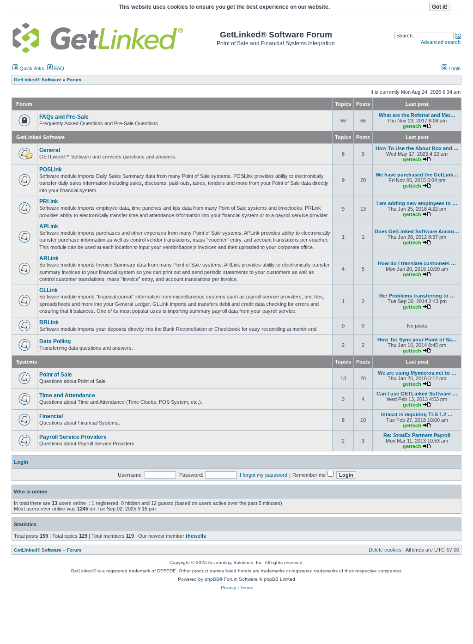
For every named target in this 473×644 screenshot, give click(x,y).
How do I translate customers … (417, 263)
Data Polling (55, 341)
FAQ (58, 68)
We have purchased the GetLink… (417, 174)
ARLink (49, 258)
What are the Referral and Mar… (417, 115)
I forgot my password (263, 475)
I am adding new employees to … (416, 203)
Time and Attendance (67, 395)
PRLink (48, 201)
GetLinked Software (40, 137)
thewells (196, 536)
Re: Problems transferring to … (417, 295)
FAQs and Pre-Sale (64, 117)
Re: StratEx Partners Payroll (416, 435)
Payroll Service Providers (73, 437)
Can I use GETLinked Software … (416, 393)
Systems (26, 362)
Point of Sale (55, 374)
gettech (412, 126)
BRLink (49, 322)
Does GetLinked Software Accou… (417, 231)
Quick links (31, 68)
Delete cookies (385, 550)
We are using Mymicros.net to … (417, 373)
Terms (246, 587)
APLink (48, 226)
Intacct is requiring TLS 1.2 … (417, 414)
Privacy (228, 587)
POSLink (50, 169)
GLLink (48, 290)
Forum (74, 550)
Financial (51, 416)
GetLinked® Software (37, 550)
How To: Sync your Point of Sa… (417, 339)
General (49, 150)
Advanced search (441, 42)
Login (454, 68)
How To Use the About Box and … (417, 148)
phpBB (212, 579)
